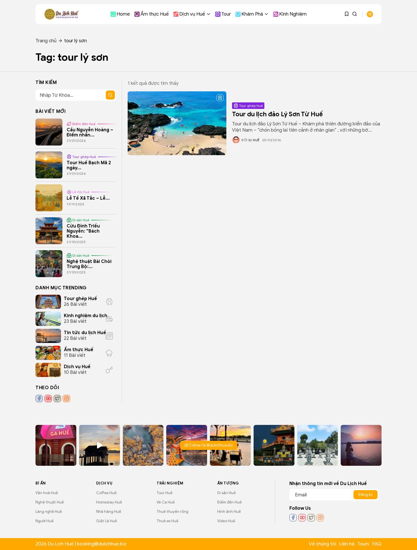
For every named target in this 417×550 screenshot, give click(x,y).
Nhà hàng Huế (108, 511)
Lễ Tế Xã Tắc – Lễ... (88, 198)
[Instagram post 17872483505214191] (317, 445)
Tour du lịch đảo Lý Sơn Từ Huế (277, 114)
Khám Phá (252, 14)
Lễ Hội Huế (81, 192)
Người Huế (44, 521)
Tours (363, 544)
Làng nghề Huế (48, 511)
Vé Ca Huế (166, 502)
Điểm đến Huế (84, 124)
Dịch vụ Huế (192, 14)
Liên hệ (347, 544)
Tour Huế (164, 492)
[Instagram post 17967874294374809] (274, 445)
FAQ (377, 544)
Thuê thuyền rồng (172, 511)
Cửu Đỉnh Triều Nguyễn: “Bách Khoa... (83, 231)
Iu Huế (254, 140)
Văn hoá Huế (46, 492)
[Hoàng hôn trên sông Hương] (361, 445)
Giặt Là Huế (106, 521)
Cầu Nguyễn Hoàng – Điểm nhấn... (90, 132)
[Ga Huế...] (55, 445)
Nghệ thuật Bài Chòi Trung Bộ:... (89, 264)
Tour (226, 14)
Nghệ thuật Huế (49, 502)
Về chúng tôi (322, 544)
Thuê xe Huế (167, 521)
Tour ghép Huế (251, 106)
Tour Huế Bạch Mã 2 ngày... (89, 165)
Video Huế (226, 521)
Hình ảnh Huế (229, 511)
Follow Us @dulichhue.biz (211, 445)
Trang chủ (45, 40)
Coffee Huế (106, 492)
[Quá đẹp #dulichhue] (99, 445)
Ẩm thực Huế (154, 14)
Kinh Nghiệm (293, 14)
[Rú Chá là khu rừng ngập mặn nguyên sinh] (143, 445)
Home (123, 14)
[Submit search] (110, 95)
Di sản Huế (80, 220)
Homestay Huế (109, 502)
